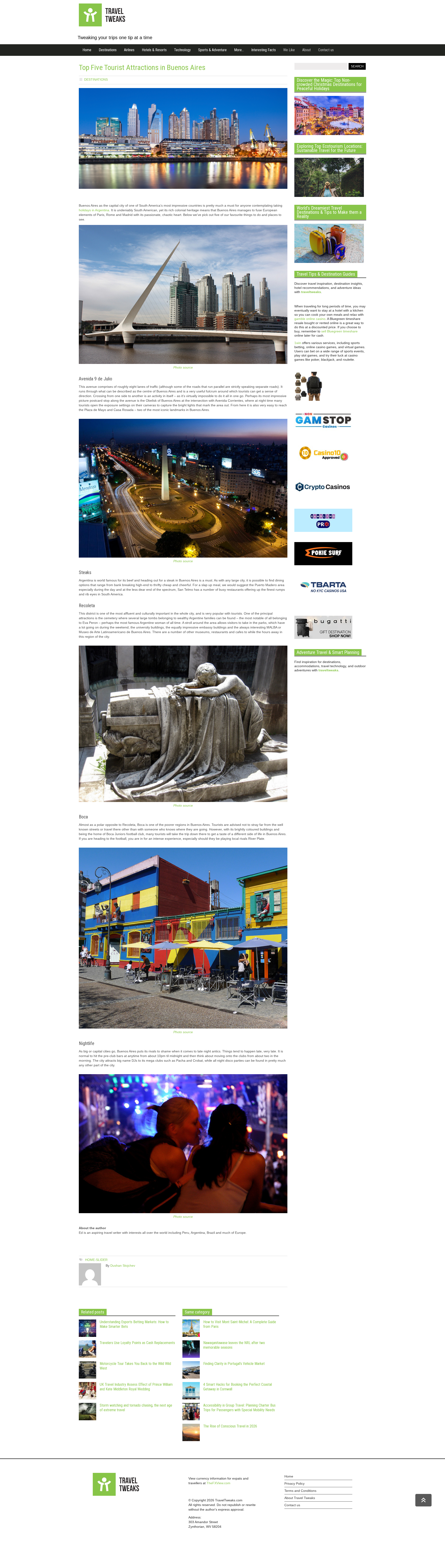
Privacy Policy (294, 1483)
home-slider (96, 1260)
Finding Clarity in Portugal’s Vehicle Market (234, 1363)
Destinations (108, 50)
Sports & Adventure (212, 50)
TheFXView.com (218, 1483)
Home (87, 50)
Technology (182, 50)
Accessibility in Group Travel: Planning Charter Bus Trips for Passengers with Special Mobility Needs (239, 1407)
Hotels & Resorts (154, 50)
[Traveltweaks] (102, 25)
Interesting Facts (263, 50)
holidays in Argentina (94, 210)
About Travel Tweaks (299, 1498)
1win (297, 343)
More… (239, 50)
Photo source (183, 367)
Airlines (129, 50)
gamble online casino (309, 319)
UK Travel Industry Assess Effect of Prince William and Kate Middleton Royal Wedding (136, 1386)
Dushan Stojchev (122, 1265)
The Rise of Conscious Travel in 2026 (230, 1426)
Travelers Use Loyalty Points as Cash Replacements (137, 1343)
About (306, 50)
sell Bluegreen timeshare (339, 331)
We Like (289, 50)
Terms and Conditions (300, 1491)
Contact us (326, 50)
